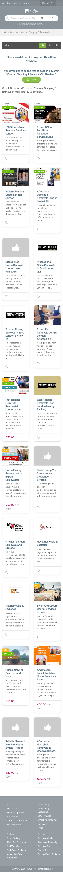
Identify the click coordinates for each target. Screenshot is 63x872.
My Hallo (47, 3)
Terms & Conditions (17, 820)
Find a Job (43, 850)
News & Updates (16, 812)
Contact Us (13, 816)
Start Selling (13, 838)
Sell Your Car (13, 846)
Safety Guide (44, 816)
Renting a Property (47, 842)
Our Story (12, 808)
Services (13, 32)
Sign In (32, 79)
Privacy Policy (14, 824)
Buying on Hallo (45, 838)
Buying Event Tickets (49, 854)
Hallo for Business (16, 842)
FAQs (40, 828)
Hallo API (42, 824)
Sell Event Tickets (16, 850)
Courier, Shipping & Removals (35, 32)
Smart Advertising (47, 820)
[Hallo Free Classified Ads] (31, 10)
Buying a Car (44, 846)
